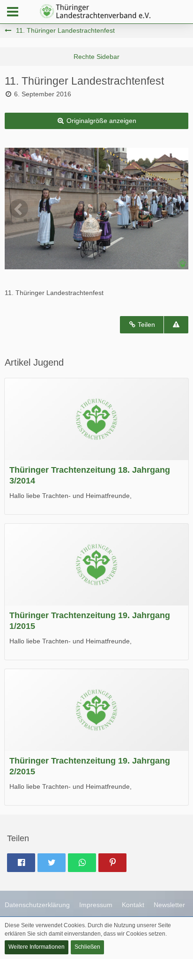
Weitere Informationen (36, 947)
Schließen (87, 947)
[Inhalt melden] (176, 324)
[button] (13, 11)
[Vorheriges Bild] (18, 208)
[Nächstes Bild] (174, 208)
